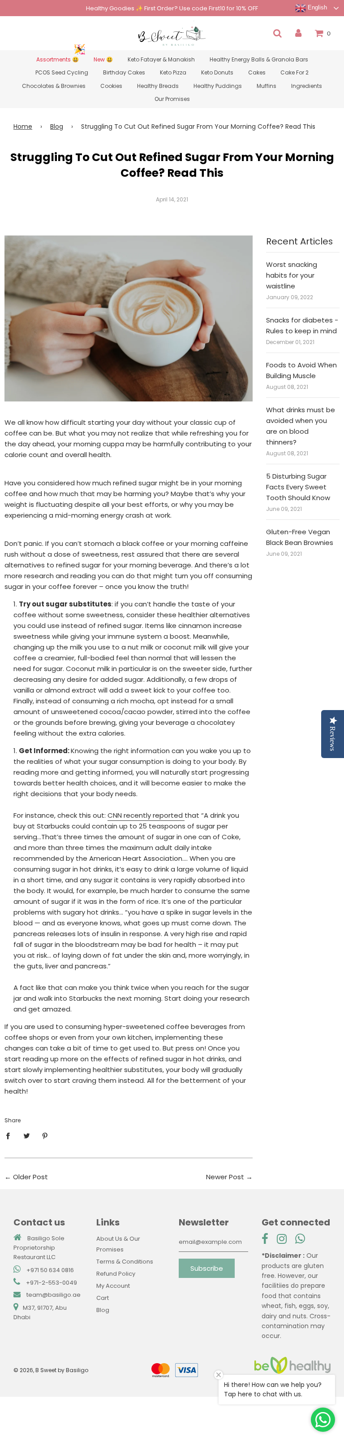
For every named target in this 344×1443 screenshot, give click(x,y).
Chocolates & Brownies (54, 86)
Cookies (111, 86)
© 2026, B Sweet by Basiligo (50, 1370)
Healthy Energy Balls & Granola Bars (259, 59)
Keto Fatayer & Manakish (161, 59)
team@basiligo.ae (53, 1294)
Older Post (30, 1176)
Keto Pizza (173, 72)
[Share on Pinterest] (45, 1135)
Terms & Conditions (124, 1261)
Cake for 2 (294, 72)
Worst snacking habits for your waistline (291, 275)
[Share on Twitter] (26, 1135)
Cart (102, 1298)
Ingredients (306, 86)
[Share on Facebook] (10, 1135)
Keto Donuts (217, 72)
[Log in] (298, 33)
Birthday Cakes (124, 72)
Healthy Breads (158, 86)
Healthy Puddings (218, 86)
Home (22, 126)
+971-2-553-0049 (51, 1282)
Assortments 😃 (57, 59)
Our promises (172, 99)
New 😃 (103, 59)
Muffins (266, 86)
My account (113, 1286)
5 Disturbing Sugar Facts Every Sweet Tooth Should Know (298, 486)
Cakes (257, 72)
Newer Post (225, 1176)
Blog (56, 126)
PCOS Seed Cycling (61, 72)
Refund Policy (115, 1273)
